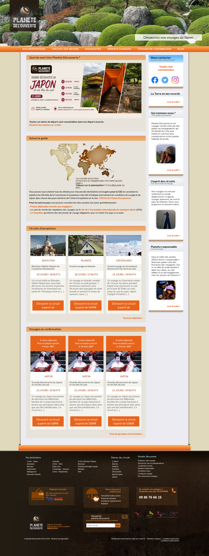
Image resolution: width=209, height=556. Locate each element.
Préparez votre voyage (146, 461)
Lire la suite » (173, 102)
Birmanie (81, 464)
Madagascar (32, 472)
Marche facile (117, 474)
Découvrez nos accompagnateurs (151, 463)
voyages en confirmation (154, 49)
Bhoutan (30, 467)
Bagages (104, 504)
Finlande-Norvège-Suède (88, 467)
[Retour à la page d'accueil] (24, 31)
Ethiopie (81, 469)
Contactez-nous (144, 471)
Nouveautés (93, 49)
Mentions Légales (154, 539)
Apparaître (64, 539)
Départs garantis (119, 49)
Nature (114, 477)
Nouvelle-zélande (34, 474)
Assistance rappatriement (111, 501)
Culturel (115, 461)
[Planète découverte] (36, 522)
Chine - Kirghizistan (60, 472)
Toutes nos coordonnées (166, 68)
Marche (115, 464)
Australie (55, 461)
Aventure (115, 469)
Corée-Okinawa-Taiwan (87, 461)
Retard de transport (108, 498)
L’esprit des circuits (145, 466)
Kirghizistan (31, 469)
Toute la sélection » (133, 318)
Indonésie (31, 464)
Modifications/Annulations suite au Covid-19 (128, 539)
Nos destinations (34, 49)
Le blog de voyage (145, 474)
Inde (79, 472)
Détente (115, 467)
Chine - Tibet (57, 464)
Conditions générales (171, 539)
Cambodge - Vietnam (60, 469)
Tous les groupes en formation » (126, 433)
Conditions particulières (170, 541)
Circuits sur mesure (65, 49)
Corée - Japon (32, 461)
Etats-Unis (56, 467)
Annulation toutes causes (111, 496)
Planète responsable (146, 468)
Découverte (116, 472)
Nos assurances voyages (147, 476)
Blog (181, 49)
